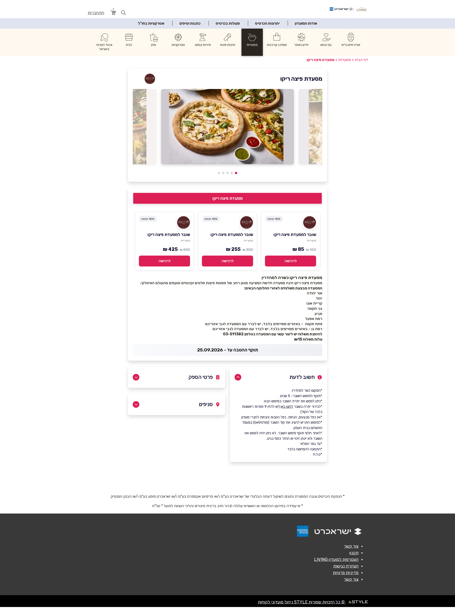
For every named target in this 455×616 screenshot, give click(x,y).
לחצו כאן (287, 406)
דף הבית (361, 60)
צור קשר (351, 546)
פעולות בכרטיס (228, 23)
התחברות (96, 12)
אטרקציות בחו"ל (151, 23)
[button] (236, 173)
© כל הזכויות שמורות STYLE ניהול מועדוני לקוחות (302, 602)
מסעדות (344, 60)
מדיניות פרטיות (346, 572)
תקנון (354, 552)
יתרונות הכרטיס (267, 23)
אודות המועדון (306, 23)
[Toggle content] (238, 377)
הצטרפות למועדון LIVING (336, 559)
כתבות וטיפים (189, 23)
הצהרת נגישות (346, 566)
